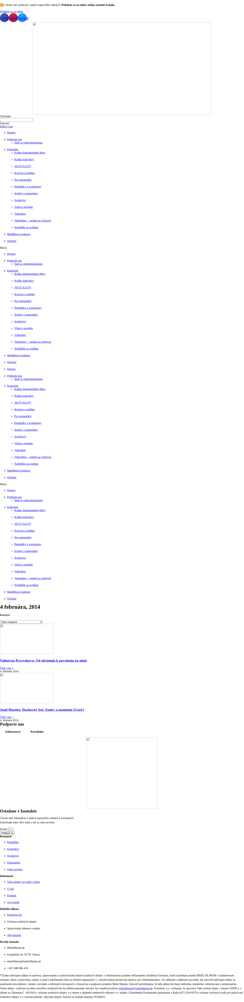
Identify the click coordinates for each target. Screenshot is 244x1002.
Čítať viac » (6, 668)
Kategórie (12, 149)
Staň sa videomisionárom (28, 142)
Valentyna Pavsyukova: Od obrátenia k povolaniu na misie (43, 660)
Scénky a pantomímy (26, 193)
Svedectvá (20, 200)
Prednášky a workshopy (27, 186)
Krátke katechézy (24, 159)
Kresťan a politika (24, 173)
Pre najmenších (22, 179)
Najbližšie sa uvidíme (26, 227)
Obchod (11, 240)
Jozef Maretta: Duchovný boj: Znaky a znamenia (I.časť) (42, 710)
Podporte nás (14, 139)
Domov (11, 132)
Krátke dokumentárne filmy (29, 152)
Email (3, 829)
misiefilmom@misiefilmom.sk (136, 988)
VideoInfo (20, 213)
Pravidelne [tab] (37, 731)
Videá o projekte (23, 207)
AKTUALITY (22, 166)
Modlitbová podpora (18, 234)
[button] (11, 11)
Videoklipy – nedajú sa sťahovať (32, 220)
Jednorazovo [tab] (13, 731)
